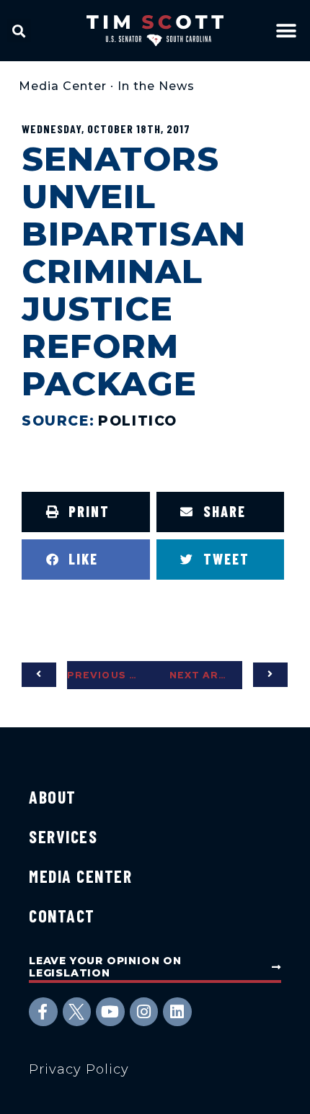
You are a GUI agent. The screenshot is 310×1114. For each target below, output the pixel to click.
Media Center (63, 86)
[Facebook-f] (43, 1011)
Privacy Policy (79, 1069)
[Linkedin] (177, 1011)
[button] (19, 30)
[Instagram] (144, 1011)
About (52, 796)
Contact (62, 915)
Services (63, 836)
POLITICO (137, 421)
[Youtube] (110, 1011)
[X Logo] (77, 1011)
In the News (156, 86)
